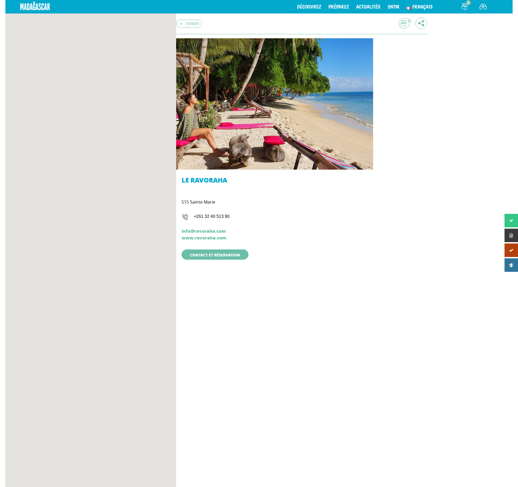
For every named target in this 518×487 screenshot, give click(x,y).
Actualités (368, 7)
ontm (393, 7)
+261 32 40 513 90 (212, 216)
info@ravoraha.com (204, 231)
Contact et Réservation (215, 255)
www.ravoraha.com (204, 238)
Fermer (192, 23)
